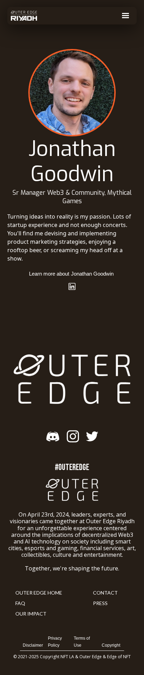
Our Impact (30, 614)
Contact (105, 593)
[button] (125, 15)
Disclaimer (33, 645)
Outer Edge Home (38, 593)
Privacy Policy (55, 642)
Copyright (111, 645)
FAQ (20, 603)
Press (100, 603)
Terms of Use (82, 642)
